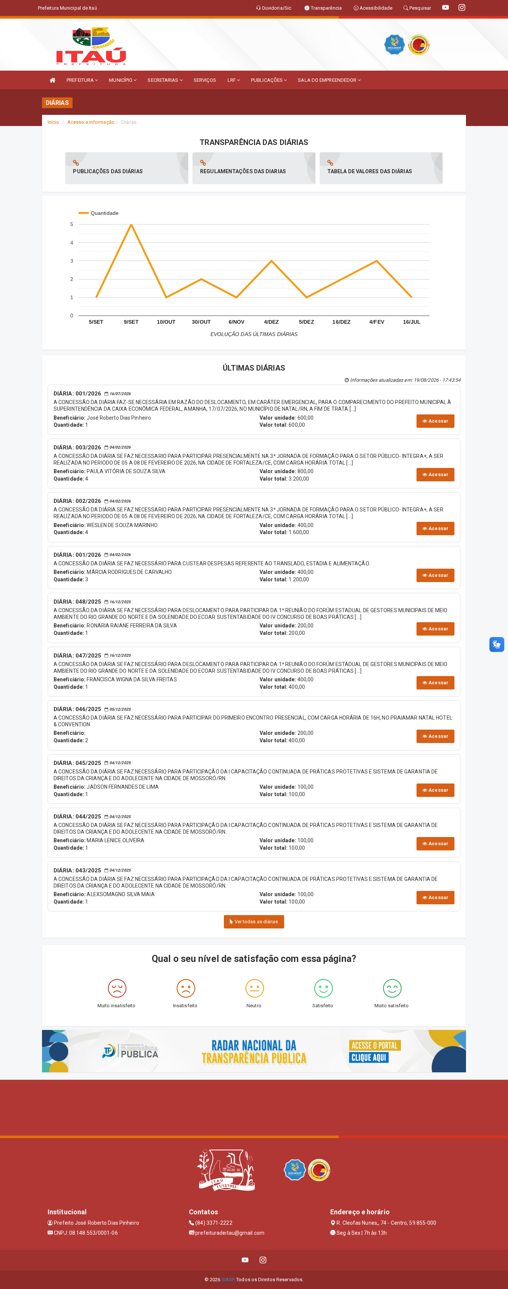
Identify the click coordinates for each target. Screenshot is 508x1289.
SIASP (228, 1279)
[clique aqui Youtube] (245, 1260)
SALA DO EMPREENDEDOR (327, 80)
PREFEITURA (81, 80)
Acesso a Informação (91, 122)
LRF (232, 80)
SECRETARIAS (163, 80)
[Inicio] (52, 80)
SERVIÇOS (205, 80)
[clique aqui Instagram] (263, 1260)
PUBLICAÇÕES (267, 80)
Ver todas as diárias (256, 921)
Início (54, 122)
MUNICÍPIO (121, 80)
